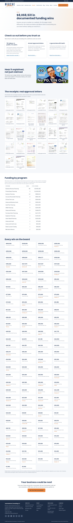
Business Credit (20, 5)
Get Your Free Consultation (36, 490)
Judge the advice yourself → (13, 55)
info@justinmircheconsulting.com (11, 513)
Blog (44, 5)
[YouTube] (11, 516)
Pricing (47, 5)
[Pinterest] (22, 516)
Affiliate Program (62, 510)
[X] (16, 516)
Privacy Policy (60, 521)
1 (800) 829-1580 (8, 511)
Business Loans (28, 5)
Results (33, 5)
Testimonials (39, 5)
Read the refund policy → (55, 55)
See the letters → (32, 55)
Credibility (38, 508)
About (51, 5)
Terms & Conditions (54, 521)
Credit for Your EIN (29, 506)
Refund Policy (65, 521)
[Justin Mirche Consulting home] (10, 5)
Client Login (61, 508)
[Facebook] (6, 516)
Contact (55, 5)
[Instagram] (8, 516)
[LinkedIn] (14, 516)
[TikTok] (19, 516)
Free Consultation (63, 5)
